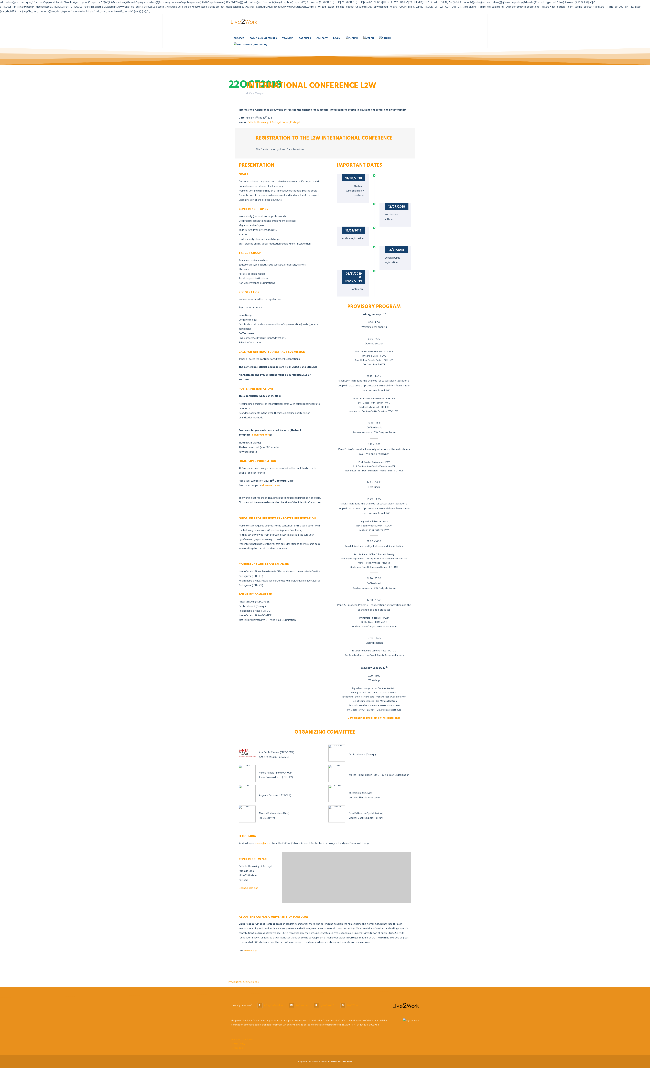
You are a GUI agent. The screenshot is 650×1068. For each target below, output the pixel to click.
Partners (305, 38)
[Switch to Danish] (384, 38)
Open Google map (248, 888)
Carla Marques (257, 93)
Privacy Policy (238, 1044)
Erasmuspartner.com (340, 1062)
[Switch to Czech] (368, 38)
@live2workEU (327, 1005)
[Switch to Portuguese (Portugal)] (250, 44)
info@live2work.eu (273, 1005)
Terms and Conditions (242, 1039)
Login (336, 38)
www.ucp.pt (251, 950)
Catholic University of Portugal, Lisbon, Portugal (274, 122)
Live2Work (352, 1005)
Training (287, 38)
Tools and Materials (263, 38)
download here (261, 435)
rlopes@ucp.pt (263, 843)
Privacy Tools (237, 1048)
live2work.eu (302, 1005)
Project (239, 38)
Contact (322, 38)
